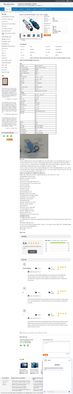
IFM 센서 (4, 55)
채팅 (47, 35)
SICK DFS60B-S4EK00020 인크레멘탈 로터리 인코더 (23, 371)
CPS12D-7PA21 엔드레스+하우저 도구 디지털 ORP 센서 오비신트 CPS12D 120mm (21, 384)
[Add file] (45, 391)
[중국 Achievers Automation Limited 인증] (5, 81)
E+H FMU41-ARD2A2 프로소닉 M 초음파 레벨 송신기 (39, 381)
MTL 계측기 (4, 26)
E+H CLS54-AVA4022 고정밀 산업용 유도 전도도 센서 (39, 384)
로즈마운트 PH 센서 (6, 31)
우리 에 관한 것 (6, 381)
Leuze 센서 (4, 69)
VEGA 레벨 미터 (5, 43)
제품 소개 (8, 9)
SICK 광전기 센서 (25, 332)
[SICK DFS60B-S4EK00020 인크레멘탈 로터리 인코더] (24, 365)
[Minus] (69, 360)
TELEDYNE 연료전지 (6, 62)
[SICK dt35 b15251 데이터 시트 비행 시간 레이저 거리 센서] (35, 365)
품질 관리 (29, 9)
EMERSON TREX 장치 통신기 (8, 46)
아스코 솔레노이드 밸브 (7, 28)
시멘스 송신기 (5, 48)
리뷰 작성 (32, 251)
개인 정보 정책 (4, 392)
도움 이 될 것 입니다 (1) (35, 271)
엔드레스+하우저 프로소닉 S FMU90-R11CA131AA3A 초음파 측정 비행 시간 (19, 387)
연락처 (35, 9)
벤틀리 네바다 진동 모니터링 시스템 (9, 34)
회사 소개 (15, 9)
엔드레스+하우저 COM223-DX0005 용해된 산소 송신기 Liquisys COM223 (21, 390)
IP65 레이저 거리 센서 (43, 332)
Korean (69, 1)
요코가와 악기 (5, 21)
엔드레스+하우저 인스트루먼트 (8, 23)
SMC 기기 (4, 53)
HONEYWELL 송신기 (6, 41)
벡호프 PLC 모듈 (5, 72)
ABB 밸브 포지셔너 (6, 39)
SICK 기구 (11, 11)
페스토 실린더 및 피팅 (6, 60)
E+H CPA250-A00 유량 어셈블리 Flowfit (38, 387)
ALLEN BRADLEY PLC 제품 (8, 16)
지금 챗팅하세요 (42, 9)
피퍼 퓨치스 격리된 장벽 (7, 19)
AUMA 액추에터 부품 (6, 36)
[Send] (69, 391)
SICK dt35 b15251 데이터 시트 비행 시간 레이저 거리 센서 (34, 371)
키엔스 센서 (4, 58)
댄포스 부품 (4, 65)
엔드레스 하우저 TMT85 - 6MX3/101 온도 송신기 (38, 390)
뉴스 (50, 9)
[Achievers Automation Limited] (9, 4)
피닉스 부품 (4, 67)
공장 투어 (22, 9)
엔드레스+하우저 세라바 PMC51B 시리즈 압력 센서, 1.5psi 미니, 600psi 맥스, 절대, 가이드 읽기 (21, 381)
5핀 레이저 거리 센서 (34, 332)
